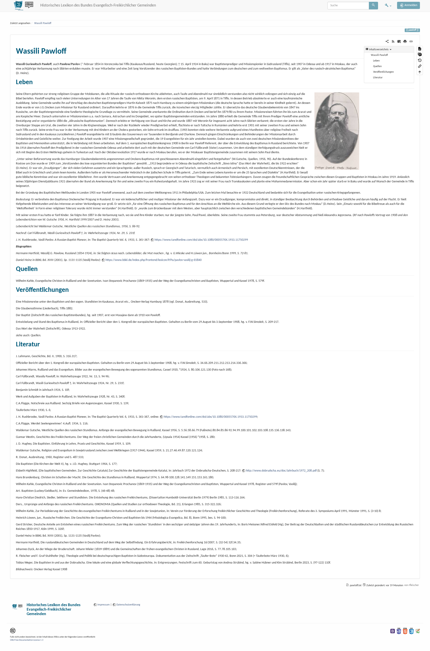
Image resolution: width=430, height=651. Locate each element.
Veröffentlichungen (383, 72)
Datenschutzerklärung (128, 604)
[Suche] (373, 5)
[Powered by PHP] (399, 631)
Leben (376, 60)
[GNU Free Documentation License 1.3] (12, 630)
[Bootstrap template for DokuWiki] (392, 631)
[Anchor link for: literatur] (43, 343)
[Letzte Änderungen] (393, 41)
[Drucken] (405, 41)
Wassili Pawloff (42, 23)
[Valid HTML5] (405, 631)
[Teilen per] (387, 41)
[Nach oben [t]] (420, 72)
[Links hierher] (420, 66)
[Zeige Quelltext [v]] (420, 48)
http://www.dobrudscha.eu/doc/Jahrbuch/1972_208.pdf (281, 470)
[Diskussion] (420, 54)
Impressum (103, 604)
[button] (388, 6)
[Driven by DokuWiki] (417, 631)
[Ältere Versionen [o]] (420, 60)
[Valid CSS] (411, 631)
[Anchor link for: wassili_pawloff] (71, 50)
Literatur (378, 77)
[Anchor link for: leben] (36, 81)
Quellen (377, 66)
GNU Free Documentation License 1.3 (26, 640)
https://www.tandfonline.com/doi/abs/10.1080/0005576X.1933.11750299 (201, 240)
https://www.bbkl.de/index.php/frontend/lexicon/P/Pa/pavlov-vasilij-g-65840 (153, 260)
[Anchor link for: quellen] (41, 268)
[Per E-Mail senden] (399, 41)
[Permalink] (411, 41)
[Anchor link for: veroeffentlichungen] (72, 289)
